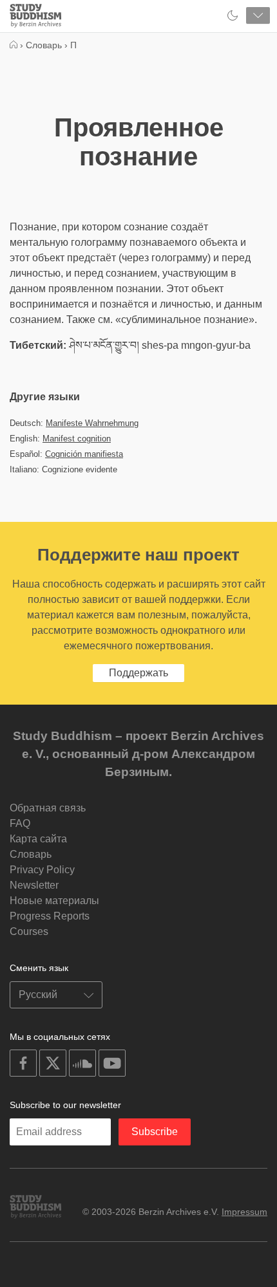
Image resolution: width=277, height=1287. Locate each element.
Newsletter (34, 885)
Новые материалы (54, 900)
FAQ (20, 823)
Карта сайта (38, 838)
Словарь (31, 854)
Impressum (244, 1212)
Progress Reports (50, 916)
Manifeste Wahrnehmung (92, 423)
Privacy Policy (42, 869)
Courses (29, 931)
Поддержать (138, 672)
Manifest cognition (77, 438)
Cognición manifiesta (84, 454)
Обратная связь (48, 807)
